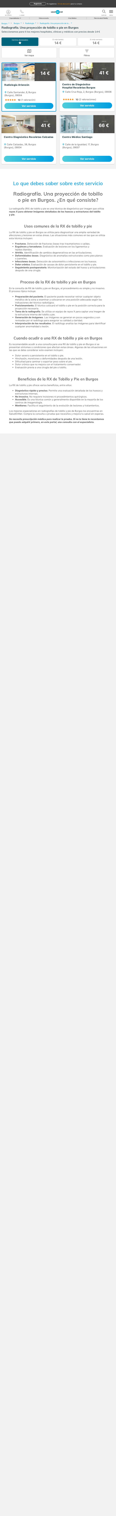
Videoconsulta (44, 18)
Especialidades (14, 18)
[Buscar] (104, 12)
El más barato (58, 41)
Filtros (87, 55)
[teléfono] (22, 12)
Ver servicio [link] (29, 105)
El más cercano (96, 41)
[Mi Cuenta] (8, 12)
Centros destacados (20, 40)
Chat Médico (72, 18)
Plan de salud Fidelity (101, 18)
